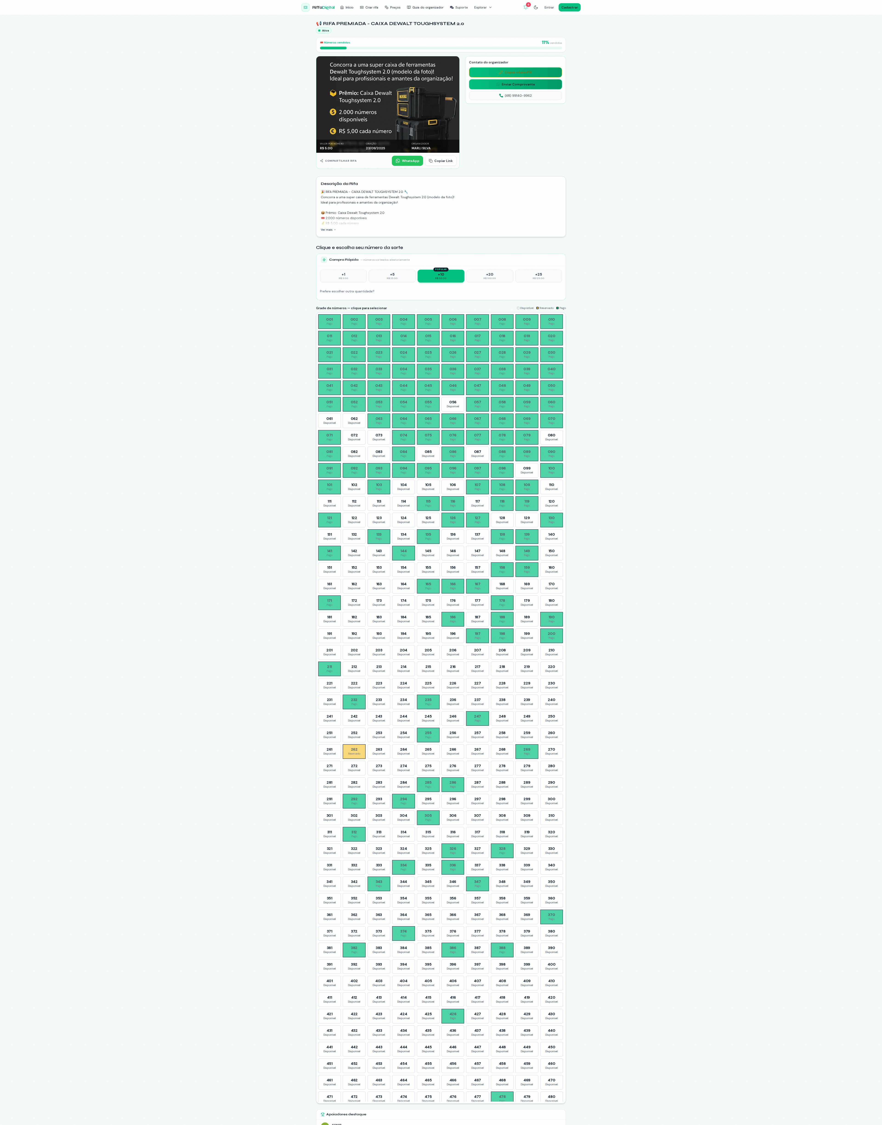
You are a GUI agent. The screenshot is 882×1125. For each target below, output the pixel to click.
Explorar (480, 7)
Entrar (549, 7)
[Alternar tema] (536, 7)
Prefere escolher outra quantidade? (347, 291)
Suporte (461, 7)
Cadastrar (569, 7)
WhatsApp (410, 161)
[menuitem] (346, 7)
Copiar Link (443, 161)
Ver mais (327, 230)
